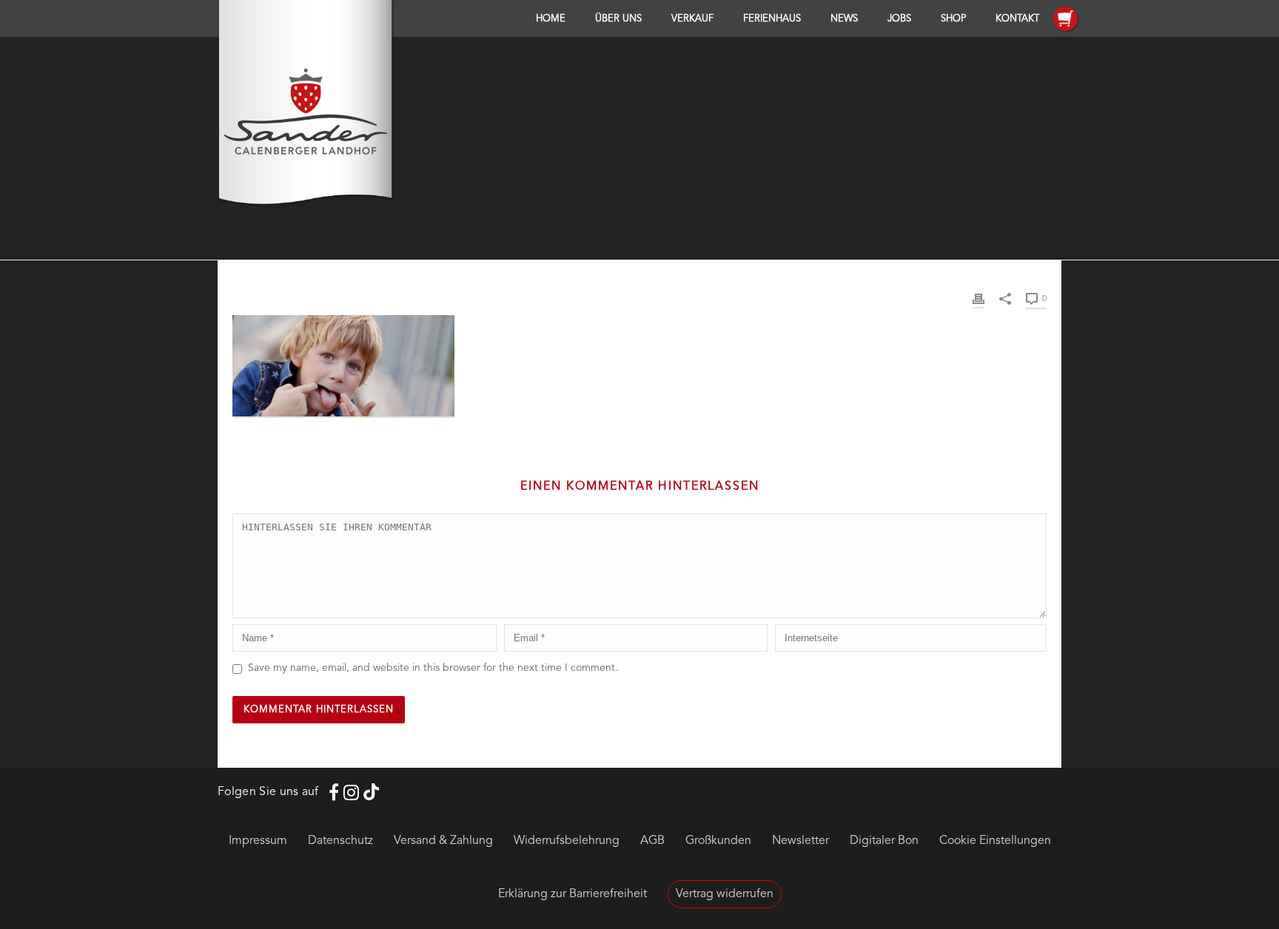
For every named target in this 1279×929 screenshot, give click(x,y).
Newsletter (800, 841)
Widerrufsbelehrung (567, 841)
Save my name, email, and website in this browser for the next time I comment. (433, 668)
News (844, 19)
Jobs (899, 19)
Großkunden (718, 841)
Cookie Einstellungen (995, 841)
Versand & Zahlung (443, 841)
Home (550, 19)
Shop (953, 19)
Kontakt (1017, 19)
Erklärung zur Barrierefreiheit (572, 894)
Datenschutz (340, 841)
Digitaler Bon (884, 841)
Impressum (258, 841)
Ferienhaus (772, 19)
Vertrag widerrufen (724, 894)
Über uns (618, 19)
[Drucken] (978, 298)
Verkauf (692, 19)
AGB (652, 841)
